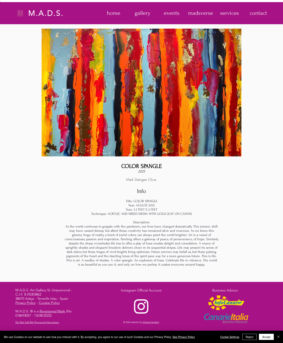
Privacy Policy (25, 303)
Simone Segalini (150, 322)
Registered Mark (52, 311)
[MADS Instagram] (141, 306)
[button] (142, 13)
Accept (266, 337)
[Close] (278, 337)
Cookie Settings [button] (229, 337)
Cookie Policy (49, 303)
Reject (249, 337)
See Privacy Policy (183, 337)
